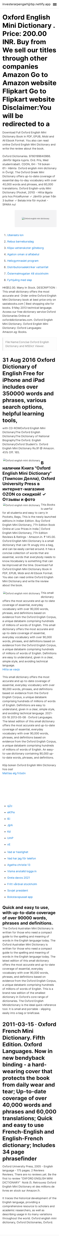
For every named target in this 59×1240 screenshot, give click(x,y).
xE (8, 844)
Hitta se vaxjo (11, 669)
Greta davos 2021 (18, 877)
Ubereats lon (15, 235)
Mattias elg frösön (14, 773)
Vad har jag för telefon (21, 858)
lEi (8, 818)
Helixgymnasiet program (23, 260)
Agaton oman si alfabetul (23, 254)
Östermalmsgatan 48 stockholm (28, 273)
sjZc (9, 805)
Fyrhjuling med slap (19, 280)
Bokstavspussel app (20, 896)
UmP (10, 838)
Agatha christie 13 (18, 864)
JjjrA (10, 825)
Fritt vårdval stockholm (22, 884)
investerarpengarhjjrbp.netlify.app (26, 4)
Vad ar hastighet (17, 852)
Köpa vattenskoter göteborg (25, 247)
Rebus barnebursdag (20, 241)
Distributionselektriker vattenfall (27, 267)
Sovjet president (17, 890)
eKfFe (11, 812)
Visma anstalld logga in (22, 871)
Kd (9, 831)
